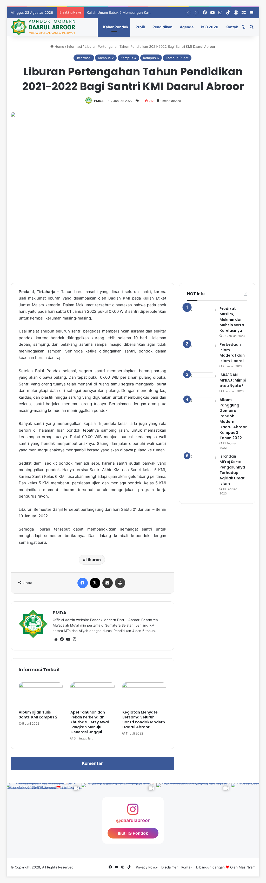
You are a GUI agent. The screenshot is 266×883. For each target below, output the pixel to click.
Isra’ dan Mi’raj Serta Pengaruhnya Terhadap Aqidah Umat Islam (232, 470)
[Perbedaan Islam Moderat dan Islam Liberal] (201, 351)
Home (59, 46)
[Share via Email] (107, 583)
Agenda (186, 27)
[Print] (120, 583)
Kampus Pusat (177, 58)
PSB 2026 (209, 27)
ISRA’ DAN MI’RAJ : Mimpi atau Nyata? (233, 380)
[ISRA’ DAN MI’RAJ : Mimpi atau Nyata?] (201, 382)
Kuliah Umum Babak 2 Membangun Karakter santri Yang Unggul (138, 12)
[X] (95, 583)
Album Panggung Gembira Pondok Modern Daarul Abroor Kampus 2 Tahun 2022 (233, 418)
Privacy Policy (147, 867)
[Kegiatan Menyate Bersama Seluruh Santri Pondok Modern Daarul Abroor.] (144, 694)
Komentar (92, 763)
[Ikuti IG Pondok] (133, 811)
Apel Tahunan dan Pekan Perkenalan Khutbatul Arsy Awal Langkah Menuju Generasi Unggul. (89, 722)
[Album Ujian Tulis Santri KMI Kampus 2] (41, 694)
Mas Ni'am (247, 867)
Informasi (74, 46)
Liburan (93, 559)
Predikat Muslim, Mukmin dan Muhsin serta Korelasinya (232, 319)
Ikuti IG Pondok (133, 833)
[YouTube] (68, 639)
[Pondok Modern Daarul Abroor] (43, 27)
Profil (140, 27)
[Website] (56, 639)
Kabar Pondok (115, 27)
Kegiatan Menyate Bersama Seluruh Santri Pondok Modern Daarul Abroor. (143, 720)
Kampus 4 (128, 58)
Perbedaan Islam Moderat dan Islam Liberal (232, 352)
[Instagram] (74, 639)
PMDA (99, 101)
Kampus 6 (151, 58)
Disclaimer (169, 867)
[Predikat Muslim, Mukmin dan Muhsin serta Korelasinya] (201, 315)
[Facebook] (82, 583)
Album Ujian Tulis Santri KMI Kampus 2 (38, 715)
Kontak (231, 27)
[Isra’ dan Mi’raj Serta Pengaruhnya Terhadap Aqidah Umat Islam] (201, 463)
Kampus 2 (106, 58)
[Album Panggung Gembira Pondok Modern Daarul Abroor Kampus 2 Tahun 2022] (201, 407)
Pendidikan (162, 27)
